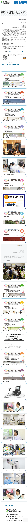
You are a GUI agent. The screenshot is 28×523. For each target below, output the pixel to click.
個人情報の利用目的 (14, 518)
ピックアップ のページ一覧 (6, 505)
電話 (16, 3)
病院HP (21, 3)
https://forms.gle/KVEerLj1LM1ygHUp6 (9, 64)
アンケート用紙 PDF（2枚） (15, 51)
